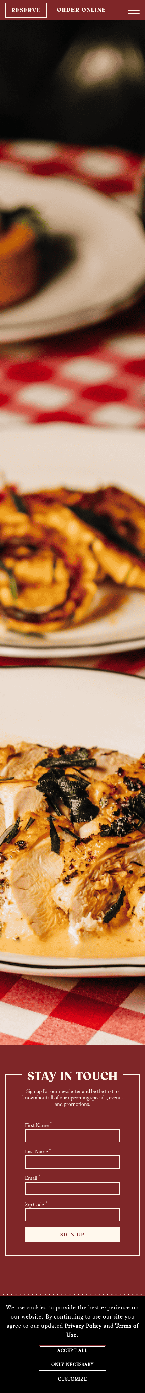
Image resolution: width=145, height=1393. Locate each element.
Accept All (72, 1350)
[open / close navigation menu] (134, 10)
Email (32, 1177)
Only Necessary (72, 1364)
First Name (38, 1125)
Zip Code (36, 1204)
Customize (72, 1379)
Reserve (25, 10)
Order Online (81, 10)
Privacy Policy (83, 1326)
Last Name (38, 1151)
